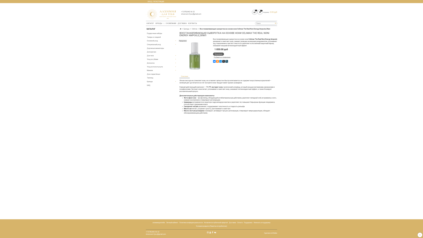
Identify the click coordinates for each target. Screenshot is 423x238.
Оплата (240, 222)
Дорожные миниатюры (155, 48)
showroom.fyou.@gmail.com (191, 14)
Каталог (150, 23)
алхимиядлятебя (159, 222)
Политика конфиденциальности (191, 222)
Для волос (151, 63)
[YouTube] (210, 232)
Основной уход (152, 41)
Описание (184, 76)
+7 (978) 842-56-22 (188, 12)
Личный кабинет (172, 222)
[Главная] (180, 29)
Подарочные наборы (154, 33)
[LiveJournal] (226, 61)
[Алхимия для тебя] (161, 12)
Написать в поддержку (262, 222)
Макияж (150, 70)
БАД (148, 85)
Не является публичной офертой (216, 222)
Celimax (194, 29)
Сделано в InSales (270, 233)
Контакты (192, 23)
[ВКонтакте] (214, 61)
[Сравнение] (255, 12)
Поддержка (248, 222)
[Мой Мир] (220, 61)
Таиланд (150, 78)
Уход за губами (152, 59)
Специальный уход (154, 44)
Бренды (159, 23)
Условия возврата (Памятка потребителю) (211, 226)
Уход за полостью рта (155, 67)
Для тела (150, 56)
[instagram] (208, 232)
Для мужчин (151, 52)
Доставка (182, 23)
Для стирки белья (153, 74)
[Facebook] (212, 232)
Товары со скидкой (154, 37)
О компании (171, 23)
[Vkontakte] (215, 232)
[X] (223, 61)
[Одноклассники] (217, 61)
